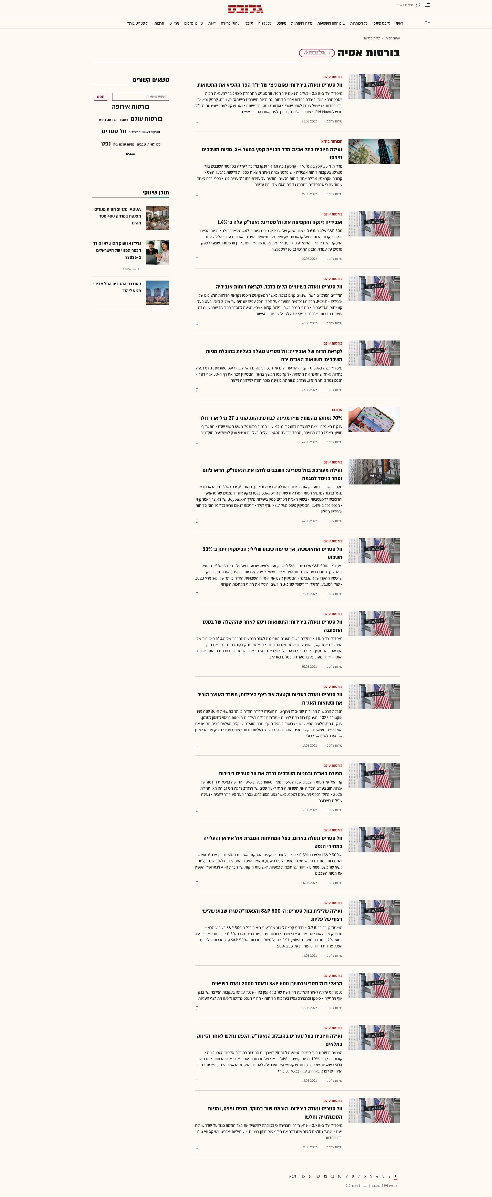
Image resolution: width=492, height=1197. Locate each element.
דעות (212, 23)
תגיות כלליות (372, 38)
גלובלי (249, 23)
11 (332, 1176)
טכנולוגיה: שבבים (148, 144)
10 (340, 1176)
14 (310, 1176)
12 (325, 1176)
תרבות (159, 23)
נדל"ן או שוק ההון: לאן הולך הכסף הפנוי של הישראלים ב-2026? (117, 250)
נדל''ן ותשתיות (301, 23)
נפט (106, 144)
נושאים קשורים (151, 80)
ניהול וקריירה (230, 23)
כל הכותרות (358, 23)
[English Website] (427, 23)
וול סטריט (114, 131)
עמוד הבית (393, 38)
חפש (100, 96)
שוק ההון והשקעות (331, 23)
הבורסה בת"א (331, 141)
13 (318, 1176)
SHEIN (337, 410)
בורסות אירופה (130, 107)
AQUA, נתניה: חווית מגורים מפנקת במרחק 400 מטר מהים (117, 216)
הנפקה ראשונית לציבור (144, 132)
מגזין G (174, 23)
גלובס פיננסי (381, 23)
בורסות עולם (332, 77)
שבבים (130, 154)
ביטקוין (124, 120)
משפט (281, 23)
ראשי (399, 23)
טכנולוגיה (264, 23)
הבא (292, 1176)
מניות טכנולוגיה (123, 144)
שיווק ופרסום (193, 23)
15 (303, 1176)
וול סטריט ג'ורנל (138, 23)
